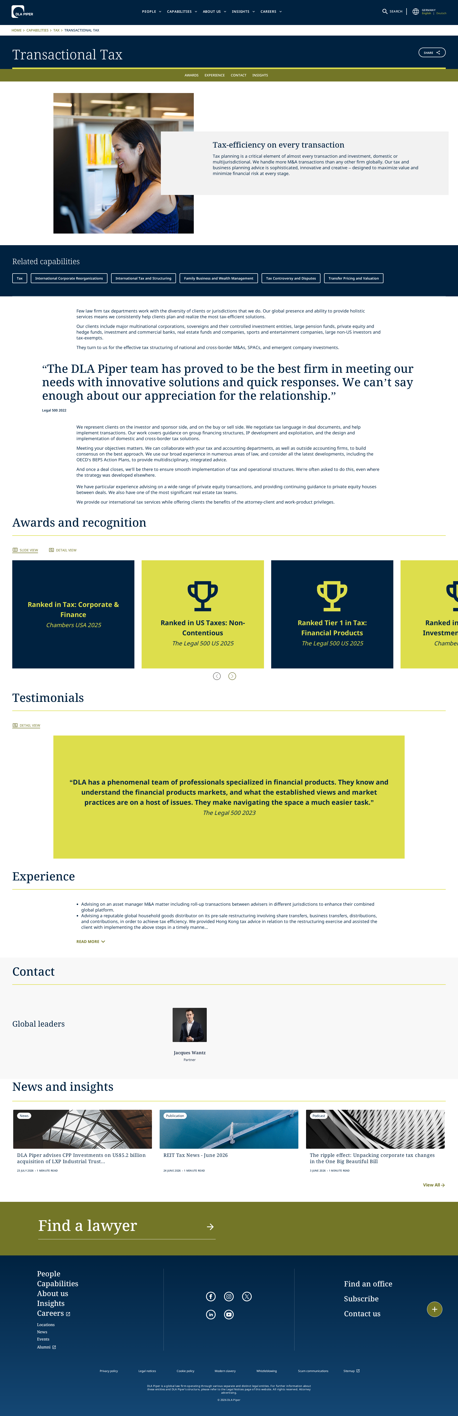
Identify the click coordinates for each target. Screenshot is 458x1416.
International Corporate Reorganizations (69, 278)
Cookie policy (185, 1371)
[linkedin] (211, 1314)
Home (17, 30)
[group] (73, 614)
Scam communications (313, 1371)
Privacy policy (109, 1371)
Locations (46, 1324)
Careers (268, 11)
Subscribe (361, 1299)
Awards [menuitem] (192, 75)
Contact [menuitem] (238, 75)
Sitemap (349, 1371)
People (149, 11)
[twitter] (247, 1296)
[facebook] (211, 1296)
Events (43, 1339)
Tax (56, 30)
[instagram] (229, 1296)
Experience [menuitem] (215, 75)
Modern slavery (225, 1371)
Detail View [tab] (66, 550)
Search (396, 11)
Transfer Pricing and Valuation (354, 278)
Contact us (362, 1313)
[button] (410, 53)
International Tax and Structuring (143, 278)
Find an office (368, 1284)
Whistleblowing (267, 1371)
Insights (241, 11)
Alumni (43, 1347)
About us (212, 11)
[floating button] (434, 1309)
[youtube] (229, 1314)
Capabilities (179, 11)
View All (431, 1185)
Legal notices (147, 1371)
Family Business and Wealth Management (218, 278)
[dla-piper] (24, 11)
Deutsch (441, 13)
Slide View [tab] (29, 550)
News (42, 1332)
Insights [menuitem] (260, 75)
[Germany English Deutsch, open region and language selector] (415, 11)
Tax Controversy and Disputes (291, 278)
